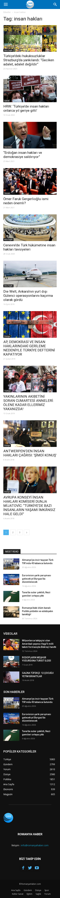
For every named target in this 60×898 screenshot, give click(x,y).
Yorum (7, 193)
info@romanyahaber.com (34, 845)
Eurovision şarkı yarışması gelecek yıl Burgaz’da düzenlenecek (36, 578)
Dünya (7, 336)
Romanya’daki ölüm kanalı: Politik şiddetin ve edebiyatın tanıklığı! (37, 611)
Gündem (8, 147)
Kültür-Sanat (17, 894)
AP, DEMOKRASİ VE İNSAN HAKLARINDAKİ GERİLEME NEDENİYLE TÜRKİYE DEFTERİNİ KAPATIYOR (29, 348)
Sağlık (38, 894)
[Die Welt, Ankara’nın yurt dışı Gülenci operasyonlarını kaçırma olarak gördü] (30, 274)
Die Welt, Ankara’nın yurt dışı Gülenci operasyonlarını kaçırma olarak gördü (28, 295)
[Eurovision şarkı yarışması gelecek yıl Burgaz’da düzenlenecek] (11, 579)
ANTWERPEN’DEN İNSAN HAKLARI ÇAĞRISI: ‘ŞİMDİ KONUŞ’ (29, 453)
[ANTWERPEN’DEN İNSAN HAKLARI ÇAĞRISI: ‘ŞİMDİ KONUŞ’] (30, 433)
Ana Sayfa (8, 50)
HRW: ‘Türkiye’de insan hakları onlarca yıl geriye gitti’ (26, 108)
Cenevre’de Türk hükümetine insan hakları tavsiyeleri (29, 247)
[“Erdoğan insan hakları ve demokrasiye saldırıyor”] (30, 135)
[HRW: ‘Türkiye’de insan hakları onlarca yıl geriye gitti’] (30, 89)
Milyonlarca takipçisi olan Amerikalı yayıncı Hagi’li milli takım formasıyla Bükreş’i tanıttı (39, 643)
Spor (46, 890)
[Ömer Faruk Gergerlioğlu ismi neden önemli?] (30, 181)
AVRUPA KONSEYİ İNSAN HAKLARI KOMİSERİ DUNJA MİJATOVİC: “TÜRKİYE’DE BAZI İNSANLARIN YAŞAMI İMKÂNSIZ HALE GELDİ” (29, 505)
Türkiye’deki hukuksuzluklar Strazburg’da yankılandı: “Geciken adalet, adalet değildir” (28, 60)
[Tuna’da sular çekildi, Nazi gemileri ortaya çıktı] (11, 596)
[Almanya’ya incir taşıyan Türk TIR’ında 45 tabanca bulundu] (11, 564)
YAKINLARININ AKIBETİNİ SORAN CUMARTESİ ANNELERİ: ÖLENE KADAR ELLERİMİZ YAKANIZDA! (28, 402)
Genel (6, 101)
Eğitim (29, 894)
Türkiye (7, 391)
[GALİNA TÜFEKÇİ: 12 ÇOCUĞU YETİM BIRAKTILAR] (11, 677)
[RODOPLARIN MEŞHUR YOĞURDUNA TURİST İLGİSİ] (11, 661)
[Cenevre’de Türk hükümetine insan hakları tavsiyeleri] (30, 227)
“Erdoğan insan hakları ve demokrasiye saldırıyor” (22, 155)
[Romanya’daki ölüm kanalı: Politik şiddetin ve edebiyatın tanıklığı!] (11, 612)
